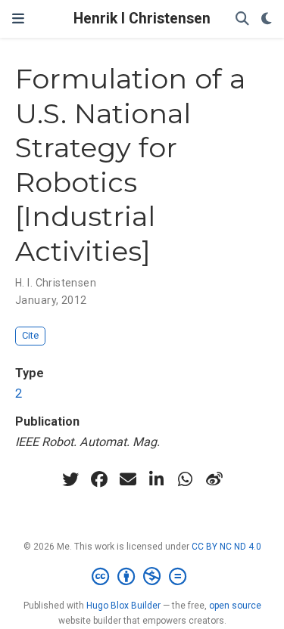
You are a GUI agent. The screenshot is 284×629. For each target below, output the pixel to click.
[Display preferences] (266, 19)
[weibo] (214, 479)
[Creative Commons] (142, 577)
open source (235, 605)
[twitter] (70, 479)
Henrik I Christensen (142, 18)
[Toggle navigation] (18, 19)
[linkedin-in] (156, 479)
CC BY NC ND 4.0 (226, 546)
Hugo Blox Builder (123, 605)
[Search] (242, 19)
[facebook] (99, 479)
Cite (30, 335)
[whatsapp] (185, 479)
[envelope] (128, 479)
